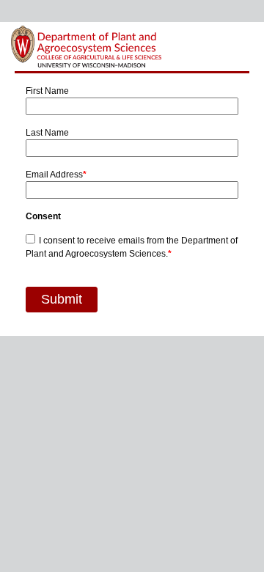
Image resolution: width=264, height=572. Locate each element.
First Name (47, 91)
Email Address (56, 174)
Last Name (47, 133)
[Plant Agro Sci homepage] (87, 46)
